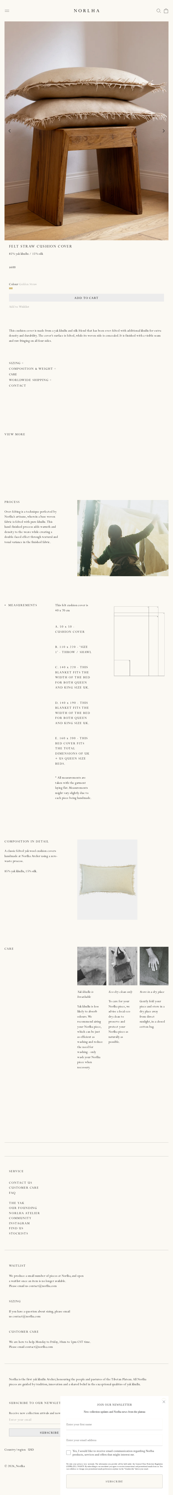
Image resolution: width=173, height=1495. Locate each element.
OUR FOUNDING (23, 1208)
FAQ (12, 1193)
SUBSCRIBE (49, 1433)
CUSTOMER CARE (24, 1188)
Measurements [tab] (22, 605)
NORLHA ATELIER (24, 1213)
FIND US (16, 1228)
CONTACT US (20, 1183)
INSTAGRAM (19, 1223)
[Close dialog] (164, 1401)
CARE (13, 374)
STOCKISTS (18, 1234)
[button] (158, 10)
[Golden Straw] (11, 288)
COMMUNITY (20, 1218)
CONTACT (17, 386)
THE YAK (17, 1203)
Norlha (20, 1466)
